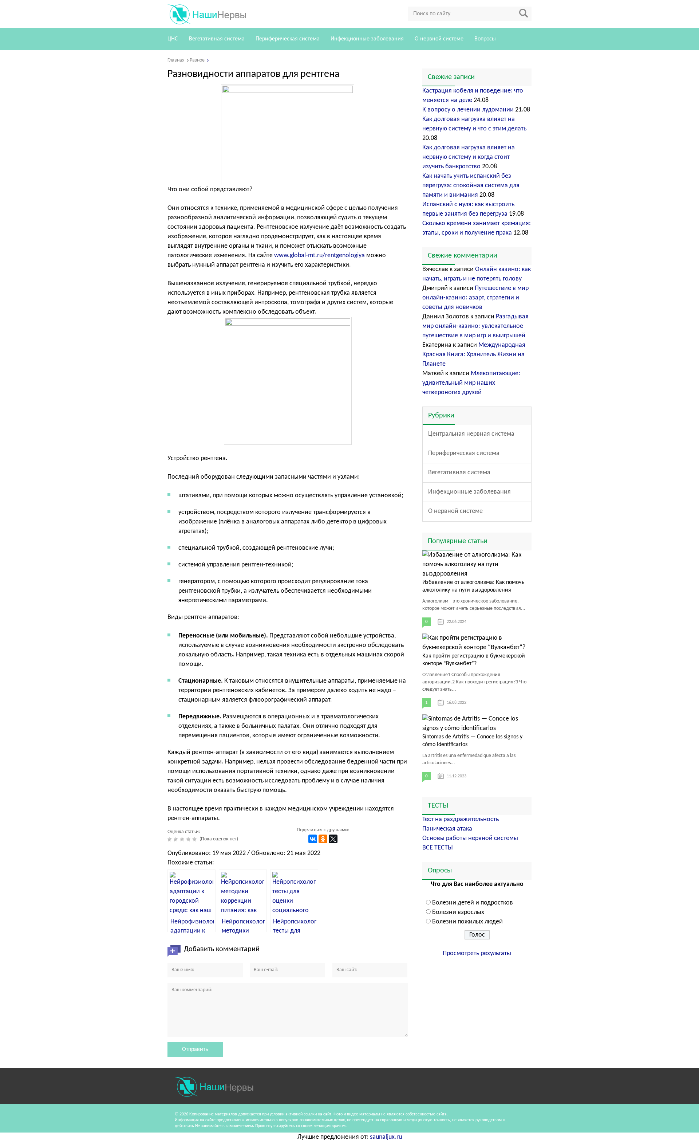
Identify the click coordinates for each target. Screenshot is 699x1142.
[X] (333, 839)
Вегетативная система (217, 39)
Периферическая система (288, 39)
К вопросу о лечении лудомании (468, 109)
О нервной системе (439, 39)
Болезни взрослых (458, 912)
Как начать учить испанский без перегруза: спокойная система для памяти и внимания (471, 186)
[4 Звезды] (189, 839)
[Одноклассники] (323, 839)
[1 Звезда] (170, 839)
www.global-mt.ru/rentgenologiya (319, 255)
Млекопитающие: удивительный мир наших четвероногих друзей (471, 383)
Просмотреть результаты (477, 953)
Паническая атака (447, 828)
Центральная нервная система (471, 434)
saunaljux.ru (386, 1137)
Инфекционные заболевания (367, 39)
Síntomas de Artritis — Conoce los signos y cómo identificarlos (472, 740)
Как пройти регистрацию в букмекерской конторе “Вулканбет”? (473, 660)
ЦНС (172, 39)
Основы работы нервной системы (470, 838)
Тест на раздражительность (460, 819)
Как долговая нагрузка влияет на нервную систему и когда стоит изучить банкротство (468, 157)
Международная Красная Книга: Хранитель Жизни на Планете (473, 355)
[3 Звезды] (183, 839)
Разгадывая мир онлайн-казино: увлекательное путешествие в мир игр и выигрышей (475, 326)
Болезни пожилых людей (467, 921)
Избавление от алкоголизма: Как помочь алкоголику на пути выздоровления (473, 586)
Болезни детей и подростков (472, 902)
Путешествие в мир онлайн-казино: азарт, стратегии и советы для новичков (475, 298)
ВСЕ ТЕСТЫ (437, 847)
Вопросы (485, 39)
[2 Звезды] (177, 839)
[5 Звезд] (195, 839)
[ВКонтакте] (312, 839)
